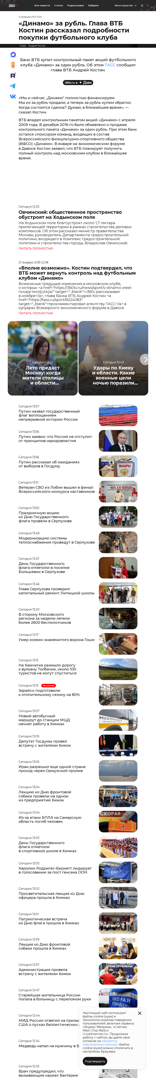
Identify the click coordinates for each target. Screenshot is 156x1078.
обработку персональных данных (100, 1042)
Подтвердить (95, 1061)
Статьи (58, 5)
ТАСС (110, 65)
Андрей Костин (37, 45)
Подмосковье (75, 5)
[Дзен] (78, 82)
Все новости (42, 5)
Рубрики (93, 5)
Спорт (23, 45)
